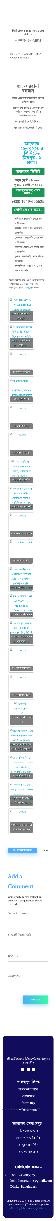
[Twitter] (28, 1069)
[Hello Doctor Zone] (11, 7)
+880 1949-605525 (28, 40)
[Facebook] (22, 1069)
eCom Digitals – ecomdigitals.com (28, 1208)
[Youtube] (33, 1069)
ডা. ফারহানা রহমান (22, 850)
